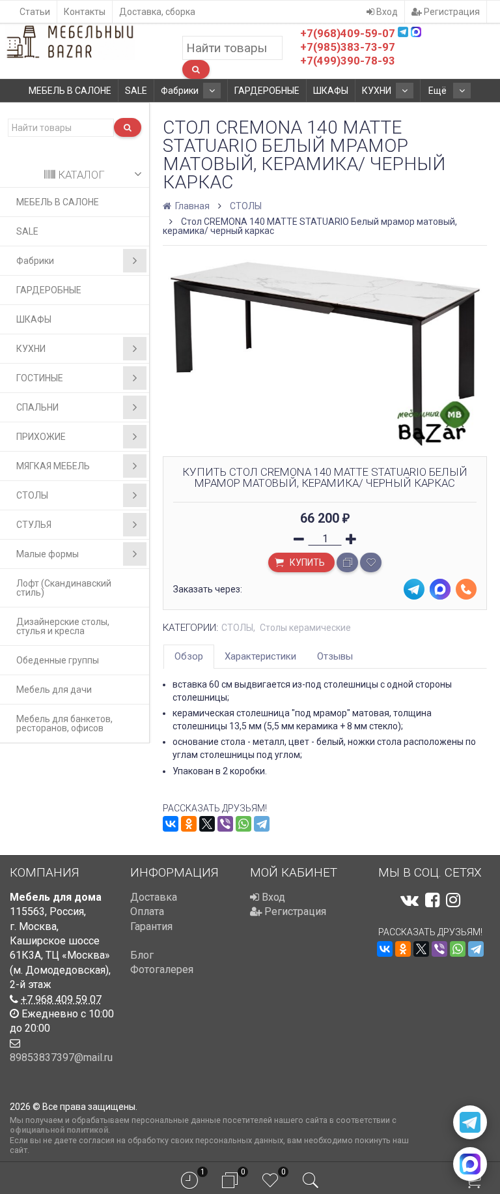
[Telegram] (262, 824)
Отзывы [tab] (335, 656)
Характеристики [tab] (260, 656)
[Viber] (225, 824)
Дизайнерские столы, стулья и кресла (62, 626)
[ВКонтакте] (170, 824)
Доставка (153, 897)
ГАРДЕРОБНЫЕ (266, 90)
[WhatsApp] (243, 824)
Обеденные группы (57, 660)
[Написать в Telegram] (470, 1122)
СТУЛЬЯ (33, 524)
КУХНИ (376, 90)
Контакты (84, 12)
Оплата (147, 911)
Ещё (438, 90)
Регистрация (451, 12)
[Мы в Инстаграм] (453, 900)
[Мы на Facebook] (432, 900)
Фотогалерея (161, 969)
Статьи (35, 12)
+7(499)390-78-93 (347, 60)
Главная (191, 206)
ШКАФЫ (330, 90)
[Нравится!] (371, 562)
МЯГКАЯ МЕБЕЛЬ (53, 466)
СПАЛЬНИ (37, 407)
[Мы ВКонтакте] (409, 900)
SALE (136, 90)
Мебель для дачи (54, 689)
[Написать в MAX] (470, 1164)
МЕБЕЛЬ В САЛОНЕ (70, 90)
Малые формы (47, 554)
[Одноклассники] (189, 824)
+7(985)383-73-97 (347, 46)
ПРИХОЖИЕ (41, 436)
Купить (306, 562)
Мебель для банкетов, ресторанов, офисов (64, 723)
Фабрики (180, 90)
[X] (207, 824)
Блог (142, 955)
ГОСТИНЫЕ (39, 378)
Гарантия (151, 926)
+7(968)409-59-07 (347, 33)
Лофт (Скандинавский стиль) (63, 588)
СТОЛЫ (32, 495)
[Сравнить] (347, 562)
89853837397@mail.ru (61, 1057)
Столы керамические (305, 627)
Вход (386, 12)
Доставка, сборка (157, 12)
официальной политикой (59, 1130)
